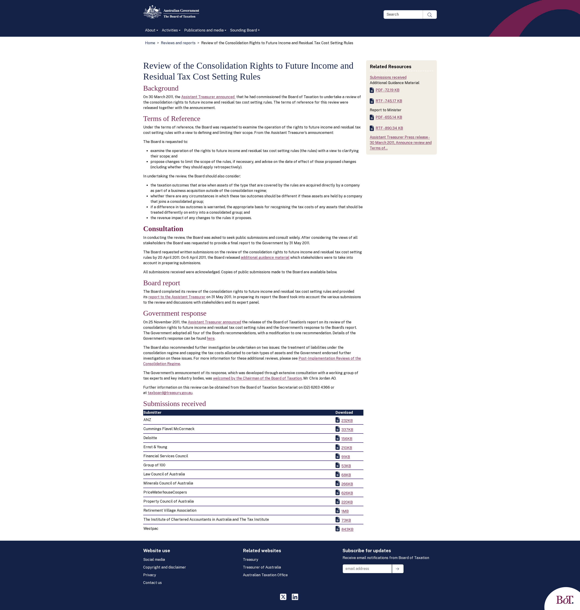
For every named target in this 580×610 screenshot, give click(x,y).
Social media (154, 559)
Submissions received (388, 77)
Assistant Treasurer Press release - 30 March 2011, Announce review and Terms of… (401, 142)
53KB (346, 466)
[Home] (173, 12)
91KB (345, 457)
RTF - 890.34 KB (389, 128)
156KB (346, 439)
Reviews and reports (178, 43)
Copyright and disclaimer (164, 567)
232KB (347, 421)
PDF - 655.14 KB (389, 117)
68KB (346, 475)
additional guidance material (265, 257)
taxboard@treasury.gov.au (170, 393)
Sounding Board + (245, 30)
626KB (347, 493)
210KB (346, 448)
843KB (347, 529)
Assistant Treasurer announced (208, 97)
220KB (347, 502)
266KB (347, 484)
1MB (345, 511)
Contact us (152, 583)
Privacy (149, 575)
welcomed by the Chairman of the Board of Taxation (257, 378)
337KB (347, 430)
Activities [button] (170, 30)
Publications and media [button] (204, 30)
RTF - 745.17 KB (389, 101)
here (211, 338)
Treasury (250, 559)
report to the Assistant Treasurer (176, 297)
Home (150, 43)
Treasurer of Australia (262, 567)
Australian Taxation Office (265, 575)
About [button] (150, 30)
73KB (346, 520)
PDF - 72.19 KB (387, 90)
